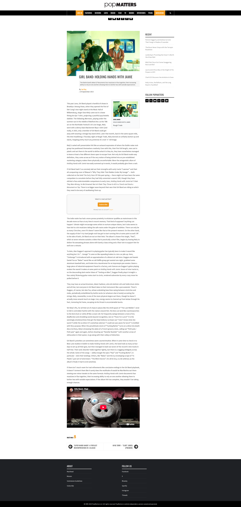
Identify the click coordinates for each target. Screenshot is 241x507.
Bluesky (124, 481)
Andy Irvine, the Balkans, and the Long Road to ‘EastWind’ (158, 83)
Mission (69, 476)
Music (113, 13)
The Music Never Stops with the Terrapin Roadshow (159, 48)
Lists (106, 13)
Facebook (125, 472)
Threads (124, 495)
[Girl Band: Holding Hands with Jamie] (103, 53)
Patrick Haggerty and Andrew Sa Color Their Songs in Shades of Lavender (158, 41)
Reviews (98, 13)
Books (131, 13)
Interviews (141, 13)
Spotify (124, 486)
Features (88, 13)
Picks (150, 13)
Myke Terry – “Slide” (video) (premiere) (123, 446)
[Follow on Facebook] (118, 18)
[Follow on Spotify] (131, 18)
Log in (111, 209)
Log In (79, 13)
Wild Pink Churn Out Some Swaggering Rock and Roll (158, 63)
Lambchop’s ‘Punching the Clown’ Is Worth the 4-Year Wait (159, 56)
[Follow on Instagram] (122, 18)
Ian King (83, 89)
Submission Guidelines (74, 481)
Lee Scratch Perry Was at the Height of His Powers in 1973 (159, 71)
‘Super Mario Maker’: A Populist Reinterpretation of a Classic (85, 446)
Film (120, 13)
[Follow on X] (110, 18)
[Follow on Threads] (127, 18)
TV (125, 13)
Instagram (125, 490)
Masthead (70, 472)
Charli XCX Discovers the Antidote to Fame (159, 77)
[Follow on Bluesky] (114, 18)
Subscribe (160, 13)
